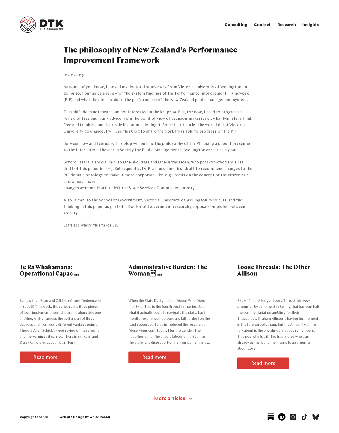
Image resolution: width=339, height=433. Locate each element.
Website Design (71, 417)
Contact (262, 25)
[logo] (42, 32)
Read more (45, 357)
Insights (310, 25)
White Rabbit (99, 417)
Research (286, 25)
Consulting (236, 25)
